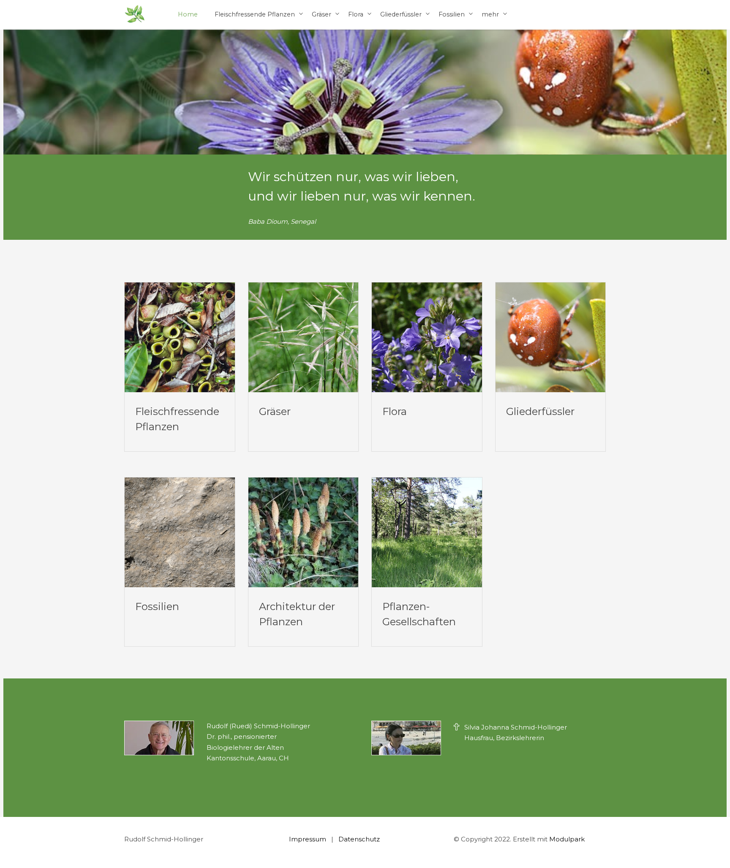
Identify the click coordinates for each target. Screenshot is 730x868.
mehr (490, 14)
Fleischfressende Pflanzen (255, 14)
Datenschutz (359, 839)
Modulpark (567, 839)
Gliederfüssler (401, 14)
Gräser (321, 14)
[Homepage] (134, 14)
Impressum (307, 839)
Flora (355, 14)
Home (188, 14)
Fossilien (452, 14)
